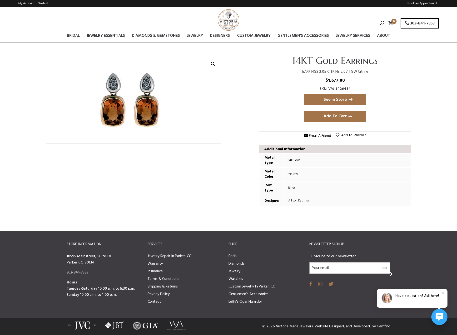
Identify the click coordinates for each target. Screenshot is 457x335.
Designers (220, 36)
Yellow (293, 174)
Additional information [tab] (284, 149)
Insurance (155, 271)
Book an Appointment (422, 3)
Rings (291, 187)
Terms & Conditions (163, 279)
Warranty (155, 264)
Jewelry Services (353, 36)
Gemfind (383, 326)
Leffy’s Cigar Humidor (245, 302)
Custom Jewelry (254, 36)
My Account (26, 3)
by (374, 326)
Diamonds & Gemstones (156, 36)
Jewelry (195, 36)
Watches (235, 279)
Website (322, 326)
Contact (154, 302)
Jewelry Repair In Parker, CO (170, 256)
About (383, 36)
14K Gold (294, 160)
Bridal (73, 36)
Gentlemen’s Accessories (303, 36)
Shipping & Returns (163, 286)
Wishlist (43, 3)
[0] (389, 23)
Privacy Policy (159, 294)
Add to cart (335, 116)
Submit (384, 267)
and (349, 326)
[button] (213, 64)
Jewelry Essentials (106, 36)
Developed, (362, 326)
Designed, (337, 326)
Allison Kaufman (299, 200)
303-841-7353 (422, 23)
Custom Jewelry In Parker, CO (251, 286)
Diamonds (236, 264)
